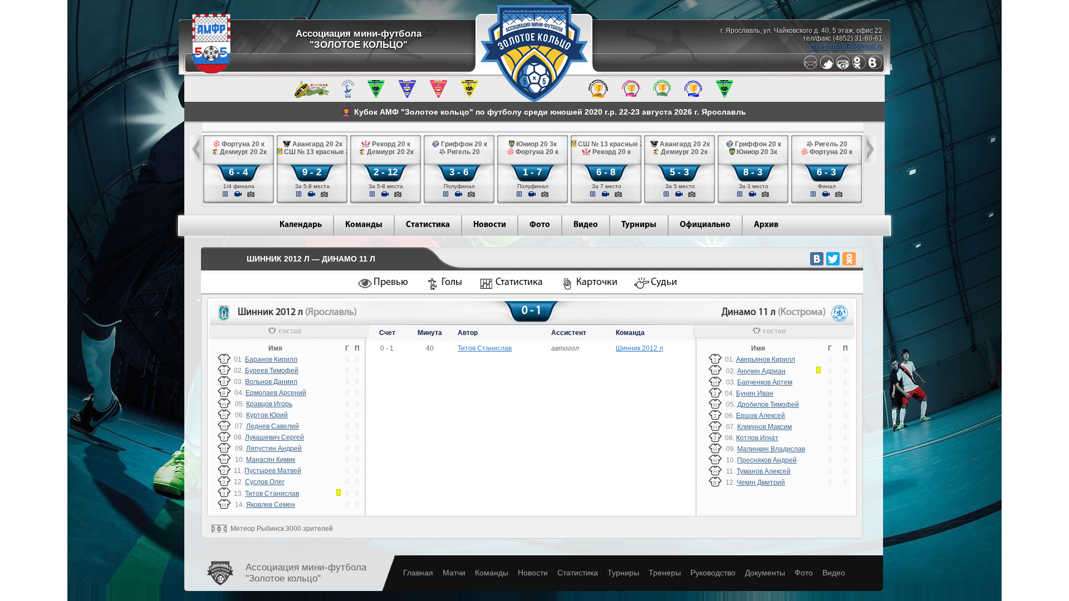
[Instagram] (843, 67)
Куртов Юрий (267, 415)
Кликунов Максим (764, 427)
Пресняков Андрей (767, 460)
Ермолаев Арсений (276, 393)
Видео (585, 225)
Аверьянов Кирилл (765, 359)
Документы (765, 572)
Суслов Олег (265, 482)
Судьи (664, 283)
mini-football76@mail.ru (846, 46)
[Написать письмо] (810, 67)
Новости (489, 225)
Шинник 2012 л (639, 348)
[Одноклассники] (859, 67)
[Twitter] (827, 67)
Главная (418, 572)
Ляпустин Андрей (274, 448)
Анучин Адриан (761, 371)
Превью (391, 283)
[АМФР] (211, 71)
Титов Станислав (272, 493)
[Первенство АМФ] (348, 96)
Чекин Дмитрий (761, 482)
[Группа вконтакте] (875, 67)
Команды (364, 225)
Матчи (454, 572)
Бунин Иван (754, 393)
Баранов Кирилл (271, 359)
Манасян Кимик (270, 460)
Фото (539, 225)
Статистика (428, 225)
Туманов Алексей (764, 471)
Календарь (300, 225)
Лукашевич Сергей (274, 437)
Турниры (638, 225)
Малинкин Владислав (771, 449)
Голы (452, 283)
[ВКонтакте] (816, 258)
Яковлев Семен (270, 505)
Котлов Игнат (757, 438)
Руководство (712, 572)
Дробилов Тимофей (768, 404)
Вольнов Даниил (271, 382)
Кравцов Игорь (269, 404)
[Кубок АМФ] (598, 96)
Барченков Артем (764, 382)
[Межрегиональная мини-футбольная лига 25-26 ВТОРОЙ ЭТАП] (312, 96)
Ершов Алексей (760, 416)
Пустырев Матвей (272, 471)
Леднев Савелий (272, 426)
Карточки (596, 283)
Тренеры (665, 572)
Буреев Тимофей (271, 371)
